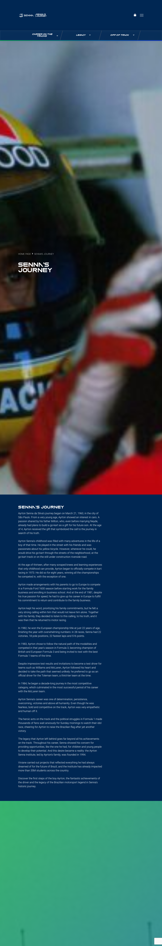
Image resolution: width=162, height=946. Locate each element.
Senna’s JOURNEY (41, 15)
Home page (24, 254)
